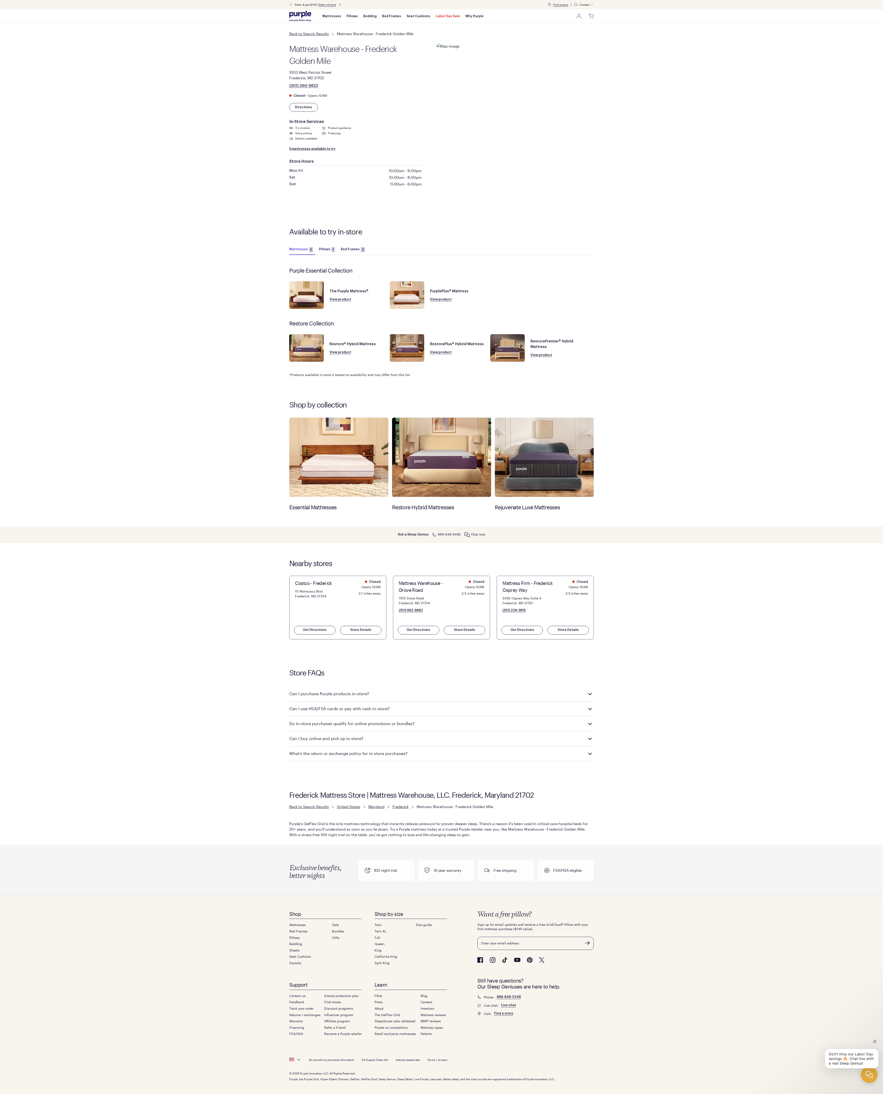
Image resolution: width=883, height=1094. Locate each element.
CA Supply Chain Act (374, 1059)
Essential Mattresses (338, 457)
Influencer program (338, 1015)
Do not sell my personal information (331, 1059)
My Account (579, 16)
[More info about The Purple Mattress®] (306, 295)
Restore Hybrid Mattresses (441, 457)
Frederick (401, 806)
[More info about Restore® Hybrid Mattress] (306, 348)
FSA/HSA (296, 1034)
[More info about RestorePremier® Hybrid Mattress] (507, 348)
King (378, 950)
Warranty (296, 1021)
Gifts (335, 938)
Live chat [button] (508, 1005)
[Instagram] (493, 960)
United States (348, 806)
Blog (424, 996)
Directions (303, 107)
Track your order (301, 1008)
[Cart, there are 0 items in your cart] (591, 16)
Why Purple (474, 16)
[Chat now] (467, 534)
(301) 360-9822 (303, 86)
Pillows (352, 16)
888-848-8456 (449, 534)
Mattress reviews (433, 1015)
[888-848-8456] (434, 534)
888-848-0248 (509, 997)
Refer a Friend (335, 1027)
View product (340, 299)
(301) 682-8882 (411, 610)
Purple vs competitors (391, 1027)
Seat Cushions (418, 16)
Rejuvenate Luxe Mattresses (544, 457)
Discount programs (338, 1008)
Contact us (297, 996)
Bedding (370, 16)
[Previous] (290, 5)
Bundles (338, 931)
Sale (335, 925)
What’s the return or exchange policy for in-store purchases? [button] (348, 753)
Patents (426, 1034)
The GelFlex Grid (387, 1015)
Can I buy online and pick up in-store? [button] (326, 738)
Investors (427, 1008)
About (379, 1008)
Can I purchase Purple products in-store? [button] (329, 693)
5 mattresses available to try (312, 149)
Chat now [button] (478, 534)
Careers (426, 1002)
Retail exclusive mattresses (395, 1034)
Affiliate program (337, 1021)
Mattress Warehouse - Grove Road (421, 586)
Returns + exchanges (305, 1015)
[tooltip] (584, 5)
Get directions (315, 630)
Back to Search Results (309, 33)
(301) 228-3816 (514, 610)
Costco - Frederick (313, 583)
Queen (379, 944)
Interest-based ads (408, 1059)
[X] (542, 960)
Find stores (332, 1002)
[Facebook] (480, 960)
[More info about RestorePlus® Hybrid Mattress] (407, 348)
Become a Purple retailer (343, 1034)
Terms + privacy (437, 1059)
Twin (378, 925)
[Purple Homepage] (300, 16)
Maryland (376, 806)
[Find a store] (549, 4)
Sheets (294, 950)
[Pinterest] (530, 960)
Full (377, 938)
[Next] (339, 5)
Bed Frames (391, 16)
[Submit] (587, 943)
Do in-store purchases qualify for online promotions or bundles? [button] (352, 723)
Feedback (296, 1002)
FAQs (378, 996)
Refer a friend (327, 4)
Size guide (424, 925)
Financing (296, 1027)
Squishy (295, 963)
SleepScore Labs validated (395, 1021)
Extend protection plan (341, 996)
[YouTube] (517, 960)
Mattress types (432, 1027)
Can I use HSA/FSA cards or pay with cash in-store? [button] (339, 708)
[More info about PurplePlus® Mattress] (407, 295)
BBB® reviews (431, 1021)
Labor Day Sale (448, 16)
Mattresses (331, 16)
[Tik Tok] (504, 960)
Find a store (560, 4)
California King (386, 956)
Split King (382, 963)
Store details (360, 630)
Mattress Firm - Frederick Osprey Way (527, 586)
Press (379, 1002)
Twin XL (380, 931)
